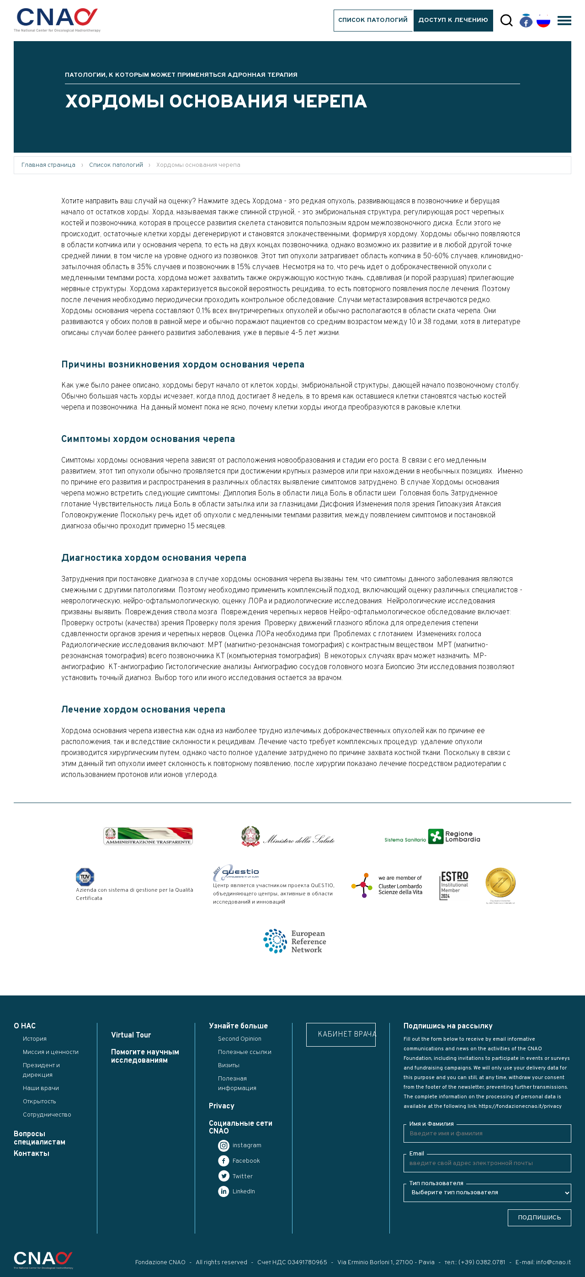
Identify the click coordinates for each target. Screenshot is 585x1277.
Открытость (39, 1102)
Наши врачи (41, 1088)
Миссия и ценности (51, 1052)
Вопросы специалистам (39, 1138)
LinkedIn (243, 1192)
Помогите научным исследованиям (145, 1056)
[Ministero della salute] (288, 836)
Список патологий (373, 20)
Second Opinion (239, 1039)
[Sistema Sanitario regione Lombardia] (432, 836)
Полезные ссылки (244, 1052)
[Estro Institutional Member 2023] (454, 885)
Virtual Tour (131, 1035)
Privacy (221, 1106)
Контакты (31, 1154)
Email (416, 1154)
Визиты (228, 1065)
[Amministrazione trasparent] (148, 836)
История (35, 1039)
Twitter (242, 1177)
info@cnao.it (553, 1262)
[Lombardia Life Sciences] (386, 885)
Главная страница (48, 165)
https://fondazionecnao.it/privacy (520, 1106)
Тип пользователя (436, 1183)
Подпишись (539, 1218)
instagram (246, 1145)
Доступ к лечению (453, 20)
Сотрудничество (47, 1115)
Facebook (245, 1161)
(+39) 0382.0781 (481, 1262)
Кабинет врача (347, 1034)
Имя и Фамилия (431, 1124)
